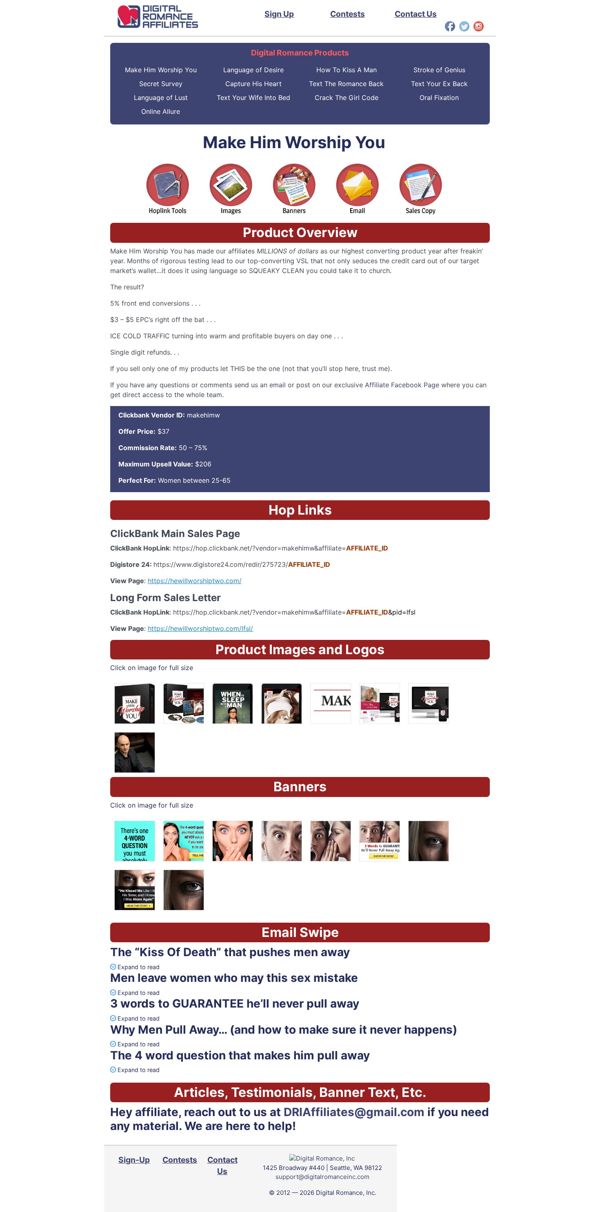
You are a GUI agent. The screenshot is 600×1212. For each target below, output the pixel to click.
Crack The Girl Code (346, 97)
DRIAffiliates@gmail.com (354, 1112)
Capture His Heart (253, 84)
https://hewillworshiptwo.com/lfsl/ (200, 628)
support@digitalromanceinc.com (322, 1177)
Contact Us (416, 14)
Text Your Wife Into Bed (253, 97)
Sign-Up (134, 1160)
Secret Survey (160, 84)
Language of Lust (161, 97)
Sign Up (279, 14)
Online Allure (160, 111)
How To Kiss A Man (346, 70)
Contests (347, 14)
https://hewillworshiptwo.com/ (195, 581)
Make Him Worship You (161, 70)
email (277, 385)
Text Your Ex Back (439, 84)
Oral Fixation (439, 97)
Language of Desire (253, 70)
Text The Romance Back (346, 84)
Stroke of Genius (439, 70)
